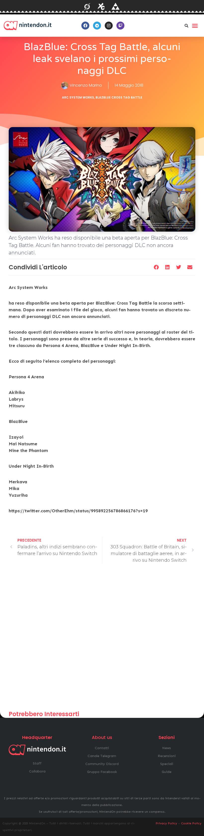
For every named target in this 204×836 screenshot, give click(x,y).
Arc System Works (78, 97)
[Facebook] (85, 26)
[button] (186, 25)
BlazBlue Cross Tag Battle (119, 97)
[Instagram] (109, 26)
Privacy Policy (166, 823)
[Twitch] (120, 26)
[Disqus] (102, 639)
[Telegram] (97, 26)
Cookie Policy (191, 823)
